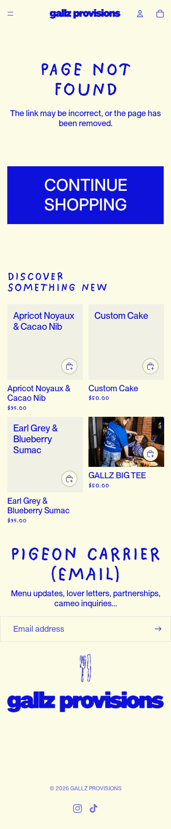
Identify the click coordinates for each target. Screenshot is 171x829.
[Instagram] (77, 808)
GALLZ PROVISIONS (96, 788)
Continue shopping (85, 195)
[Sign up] (158, 629)
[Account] (140, 14)
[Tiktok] (93, 808)
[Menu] (10, 13)
